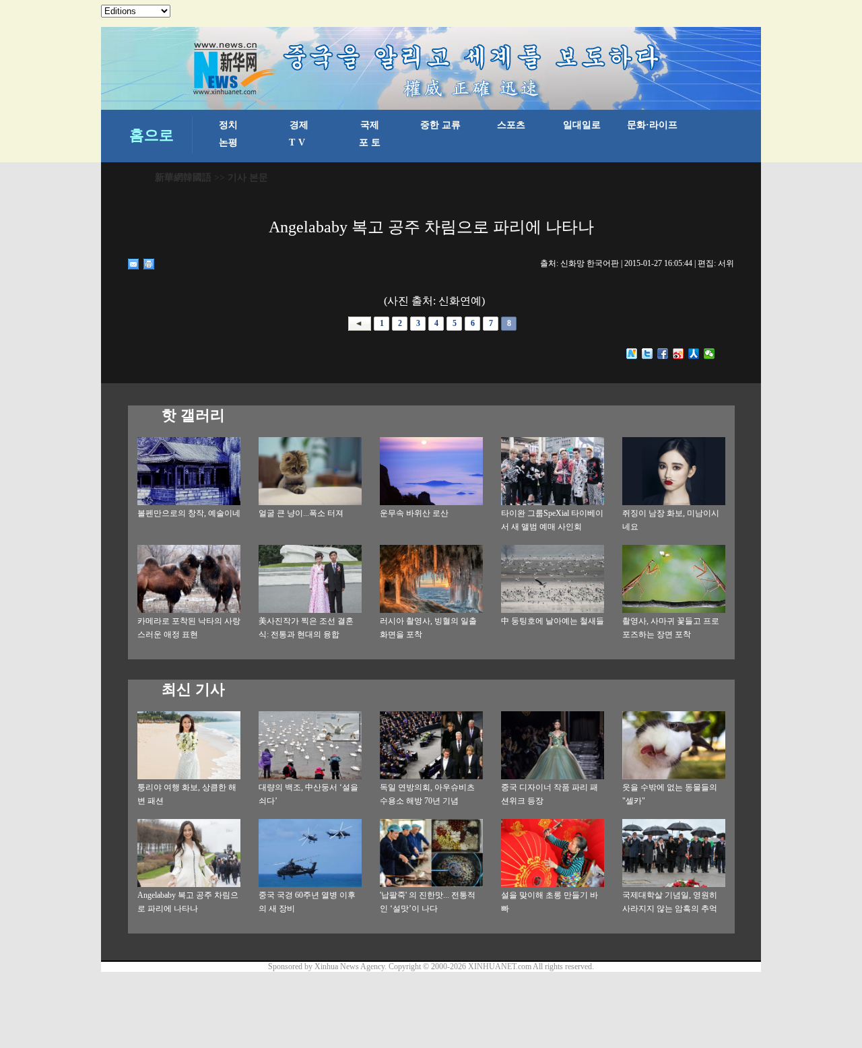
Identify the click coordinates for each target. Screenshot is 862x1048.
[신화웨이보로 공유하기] (632, 353)
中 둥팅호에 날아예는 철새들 (552, 621)
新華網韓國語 (183, 177)
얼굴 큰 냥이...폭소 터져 (301, 513)
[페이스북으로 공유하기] (663, 353)
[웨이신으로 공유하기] (709, 353)
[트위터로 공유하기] (647, 353)
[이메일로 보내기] (133, 264)
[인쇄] (149, 264)
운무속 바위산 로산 (414, 513)
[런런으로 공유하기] (694, 353)
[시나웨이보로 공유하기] (678, 353)
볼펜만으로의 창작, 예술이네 (188, 513)
